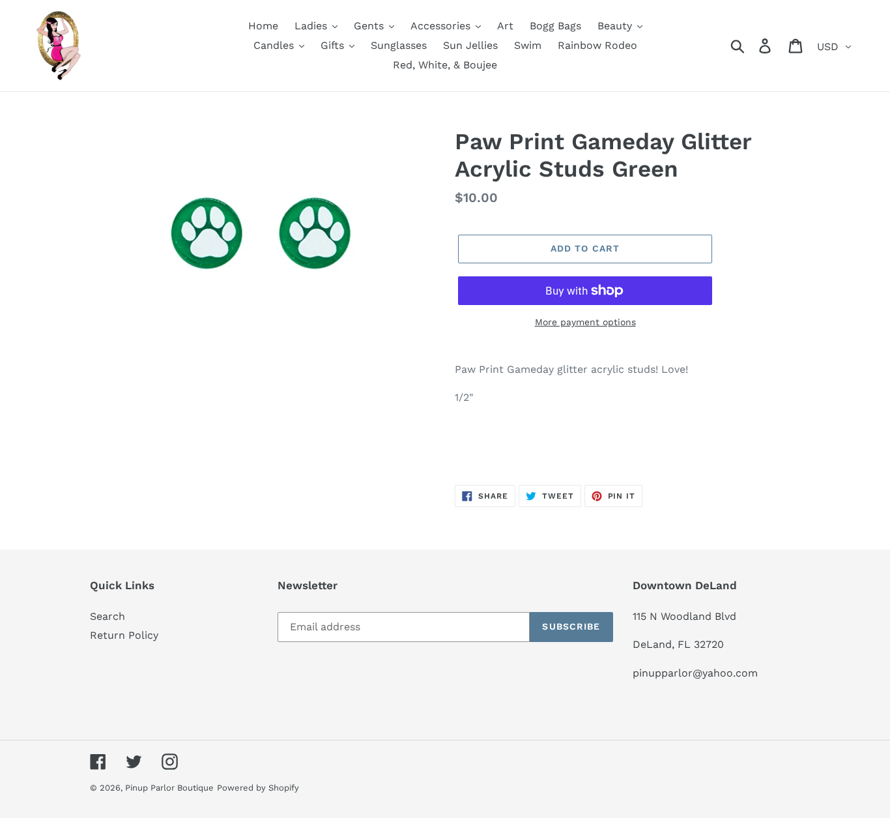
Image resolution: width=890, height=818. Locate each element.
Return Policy (124, 635)
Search (107, 616)
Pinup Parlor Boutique (169, 788)
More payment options (585, 322)
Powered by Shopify (258, 788)
